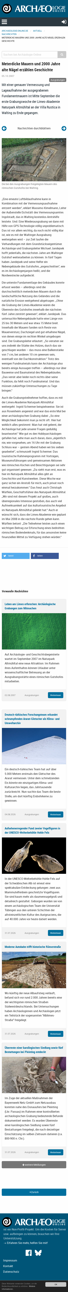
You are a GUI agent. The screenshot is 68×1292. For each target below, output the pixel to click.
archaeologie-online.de (15, 30)
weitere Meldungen (35, 1164)
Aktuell (37, 30)
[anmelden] (64, 21)
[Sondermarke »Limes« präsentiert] (4, 128)
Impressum (10, 1260)
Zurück (35, 1192)
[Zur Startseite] (34, 8)
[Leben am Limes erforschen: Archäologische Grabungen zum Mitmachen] (34, 631)
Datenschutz (11, 1272)
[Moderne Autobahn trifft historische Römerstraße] (34, 970)
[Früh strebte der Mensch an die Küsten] (64, 128)
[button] (16, 556)
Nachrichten (9, 34)
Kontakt (8, 1266)
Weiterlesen (55, 695)
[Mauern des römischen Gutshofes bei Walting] (34, 159)
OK (56, 1284)
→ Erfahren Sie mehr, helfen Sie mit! (25, 1243)
